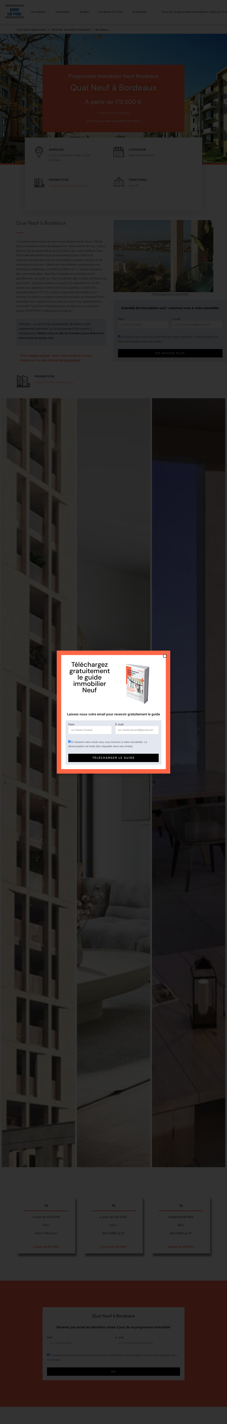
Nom (71, 724)
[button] (165, 655)
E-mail (119, 724)
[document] (113, 712)
